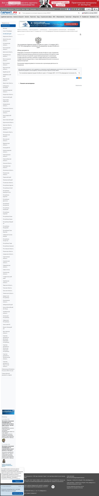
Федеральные (5, 23)
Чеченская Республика (6, 316)
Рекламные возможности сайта (74, 484)
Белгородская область (6, 48)
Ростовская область (8, 248)
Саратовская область (6, 257)
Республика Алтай (7, 188)
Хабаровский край (8, 304)
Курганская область (8, 122)
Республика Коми (7, 216)
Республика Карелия (6, 213)
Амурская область (8, 36)
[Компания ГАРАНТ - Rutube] (79, 9)
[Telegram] (81, 78)
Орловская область (8, 170)
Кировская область (8, 108)
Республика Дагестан (6, 200)
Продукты (18, 9)
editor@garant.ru (89, 480)
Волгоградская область (7, 59)
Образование (60, 17)
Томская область (7, 288)
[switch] (20, 13)
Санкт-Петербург (7, 31)
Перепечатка (79, 85)
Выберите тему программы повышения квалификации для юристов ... (7, 465)
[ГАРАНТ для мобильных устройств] (63, 9)
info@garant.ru (42, 490)
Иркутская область (8, 83)
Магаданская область (6, 135)
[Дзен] (67, 9)
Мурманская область (6, 144)
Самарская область (8, 254)
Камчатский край (7, 97)
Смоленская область (6, 273)
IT (80, 17)
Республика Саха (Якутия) (7, 231)
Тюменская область (8, 293)
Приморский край (7, 180)
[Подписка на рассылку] (61, 9)
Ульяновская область (6, 301)
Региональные (6, 25)
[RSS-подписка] (81, 9)
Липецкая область (8, 132)
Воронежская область (6, 68)
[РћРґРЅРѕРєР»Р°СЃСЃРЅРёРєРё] (79, 78)
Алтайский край (7, 33)
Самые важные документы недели (7, 374)
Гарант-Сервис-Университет (30, 493)
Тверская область (7, 285)
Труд (38, 17)
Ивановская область (6, 79)
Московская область (6, 139)
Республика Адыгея (8, 185)
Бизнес (27, 17)
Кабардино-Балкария (6, 86)
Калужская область (8, 94)
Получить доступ (17, 493)
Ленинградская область (7, 128)
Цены (23, 9)
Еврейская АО (6, 72)
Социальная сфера (46, 17)
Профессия (85, 17)
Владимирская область (7, 55)
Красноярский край (8, 119)
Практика (33, 17)
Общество (76, 17)
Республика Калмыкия (6, 208)
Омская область (7, 163)
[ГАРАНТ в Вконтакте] (65, 9)
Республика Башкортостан (7, 191)
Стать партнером (42, 9)
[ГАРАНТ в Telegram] (72, 9)
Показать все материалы (27, 83)
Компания (4, 9)
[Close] (23, 486)
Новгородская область (6, 155)
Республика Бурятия (6, 195)
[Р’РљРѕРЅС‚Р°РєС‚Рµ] (77, 78)
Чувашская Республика (6, 321)
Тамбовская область (6, 281)
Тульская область (7, 290)
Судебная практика (6, 17)
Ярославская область (6, 332)
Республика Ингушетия (6, 204)
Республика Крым (7, 219)
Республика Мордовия (6, 226)
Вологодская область (6, 64)
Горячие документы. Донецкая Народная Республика (6, 339)
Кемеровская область (6, 104)
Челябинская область (6, 312)
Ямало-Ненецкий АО (7, 328)
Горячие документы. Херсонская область (6, 364)
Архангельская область (7, 39)
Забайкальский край (7, 75)
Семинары (33, 9)
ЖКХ (54, 17)
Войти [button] (89, 9)
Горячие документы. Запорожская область (6, 356)
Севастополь (6, 269)
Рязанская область (8, 251)
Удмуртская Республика (6, 296)
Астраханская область (6, 44)
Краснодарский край (7, 116)
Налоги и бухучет (18, 17)
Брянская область (7, 52)
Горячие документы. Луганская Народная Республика (6, 348)
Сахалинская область (6, 261)
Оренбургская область (6, 166)
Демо (27, 9)
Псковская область (8, 182)
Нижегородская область (7, 151)
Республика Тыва (7, 243)
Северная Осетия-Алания (7, 235)
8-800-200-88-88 (70, 476)
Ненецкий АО (6, 147)
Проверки (93, 17)
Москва (5, 28)
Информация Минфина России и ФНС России (8, 369)
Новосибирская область (7, 159)
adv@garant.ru (91, 482)
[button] (89, 13)
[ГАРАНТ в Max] (70, 9)
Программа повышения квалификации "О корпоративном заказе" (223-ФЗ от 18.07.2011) (8, 448)
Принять (17, 481)
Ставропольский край (7, 277)
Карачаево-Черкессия (6, 100)
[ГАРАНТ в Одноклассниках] (76, 9)
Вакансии (11, 9)
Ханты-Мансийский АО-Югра (8, 308)
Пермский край (7, 177)
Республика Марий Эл (8, 222)
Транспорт (68, 17)
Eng (96, 9)
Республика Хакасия (8, 246)
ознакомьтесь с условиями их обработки (10, 478)
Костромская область (6, 111)
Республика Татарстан (6, 239)
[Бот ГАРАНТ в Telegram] (74, 9)
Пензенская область (6, 173)
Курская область (7, 125)
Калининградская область (7, 91)
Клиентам (52, 9)
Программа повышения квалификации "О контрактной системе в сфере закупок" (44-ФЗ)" (8, 423)
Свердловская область (6, 266)
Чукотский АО (6, 324)
